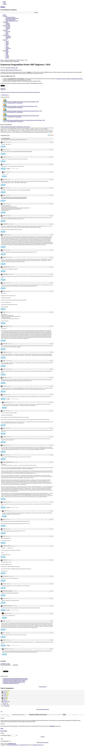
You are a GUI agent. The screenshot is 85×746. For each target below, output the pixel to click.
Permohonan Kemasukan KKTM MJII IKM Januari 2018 (15, 678)
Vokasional (8, 48)
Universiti (8, 26)
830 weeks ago (7, 598)
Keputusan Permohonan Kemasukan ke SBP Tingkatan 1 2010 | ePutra (15, 126)
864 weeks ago (8, 142)
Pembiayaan (5, 22)
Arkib (2, 741)
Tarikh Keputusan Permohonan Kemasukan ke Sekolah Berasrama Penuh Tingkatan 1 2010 (25, 120)
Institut (7, 29)
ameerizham (5, 693)
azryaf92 (4, 695)
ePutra (3, 7)
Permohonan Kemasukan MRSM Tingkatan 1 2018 (14, 682)
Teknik (7, 47)
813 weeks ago (8, 620)
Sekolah (5, 39)
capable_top (5, 704)
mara (5, 715)
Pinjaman (8, 24)
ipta (64, 714)
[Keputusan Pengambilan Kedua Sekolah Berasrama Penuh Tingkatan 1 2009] (4, 101)
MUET (7, 57)
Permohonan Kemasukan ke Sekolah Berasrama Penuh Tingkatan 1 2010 (21, 106)
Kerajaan (5, 16)
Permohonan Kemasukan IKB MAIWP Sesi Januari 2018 (15, 679)
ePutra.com (52, 726)
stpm (7, 714)
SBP (7, 42)
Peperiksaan (5, 50)
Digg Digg (3, 88)
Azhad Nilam (16, 61)
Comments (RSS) (23, 744)
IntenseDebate (7, 705)
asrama (6, 92)
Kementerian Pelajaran (10, 17)
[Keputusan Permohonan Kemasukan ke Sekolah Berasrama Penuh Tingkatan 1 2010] (4, 111)
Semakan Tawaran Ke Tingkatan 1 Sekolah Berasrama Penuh (70, 78)
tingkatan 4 (68, 714)
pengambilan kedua (19, 92)
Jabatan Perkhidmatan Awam (12, 20)
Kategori (2, 735)
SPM (7, 54)
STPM (7, 55)
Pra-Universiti (6, 35)
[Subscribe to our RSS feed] (5, 663)
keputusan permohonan (52, 714)
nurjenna (4, 692)
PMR (7, 53)
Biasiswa (8, 23)
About (4, 2)
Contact (4, 4)
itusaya (4, 696)
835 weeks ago (9, 402)
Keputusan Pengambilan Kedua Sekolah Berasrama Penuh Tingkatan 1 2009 (22, 101)
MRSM (7, 43)
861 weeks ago (8, 394)
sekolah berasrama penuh (32, 92)
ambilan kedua (3, 92)
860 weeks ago (8, 519)
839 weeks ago (8, 510)
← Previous (3, 94)
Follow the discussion (52, 135)
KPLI (7, 32)
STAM (7, 56)
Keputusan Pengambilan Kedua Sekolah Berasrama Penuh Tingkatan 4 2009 (22, 115)
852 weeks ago (7, 583)
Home (4, 1)
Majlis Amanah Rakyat (10, 19)
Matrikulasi (8, 37)
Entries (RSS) (15, 744)
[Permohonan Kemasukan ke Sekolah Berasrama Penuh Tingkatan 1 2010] (4, 106)
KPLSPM (8, 31)
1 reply (8, 168)
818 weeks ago (14, 605)
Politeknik (8, 28)
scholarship (60, 714)
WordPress (35, 744)
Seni (7, 45)
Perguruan (5, 30)
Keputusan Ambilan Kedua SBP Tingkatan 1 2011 (11, 70)
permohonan (24, 92)
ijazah (71, 714)
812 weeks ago (10, 648)
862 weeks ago (9, 360)
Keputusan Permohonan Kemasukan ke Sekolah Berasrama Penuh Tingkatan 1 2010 (24, 111)
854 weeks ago (11, 576)
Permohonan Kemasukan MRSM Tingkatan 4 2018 (14, 680)
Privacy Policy (4, 730)
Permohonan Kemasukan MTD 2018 (11, 683)
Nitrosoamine (5, 701)
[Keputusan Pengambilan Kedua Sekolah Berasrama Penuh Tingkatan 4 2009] (4, 115)
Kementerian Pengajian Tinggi (12, 18)
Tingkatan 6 (8, 36)
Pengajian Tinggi (6, 25)
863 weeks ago (9, 234)
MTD (7, 44)
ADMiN (4, 698)
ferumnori (4, 703)
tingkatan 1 (38, 92)
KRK (7, 49)
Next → (7, 94)
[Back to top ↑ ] (40, 744)
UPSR (7, 51)
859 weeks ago (8, 536)
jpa (78, 714)
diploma (8, 715)
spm (37, 714)
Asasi (7, 38)
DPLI (7, 34)
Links (2, 728)
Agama (7, 41)
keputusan (27, 714)
